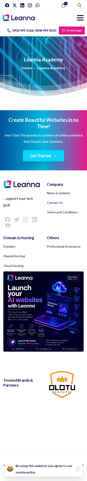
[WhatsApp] (37, 5)
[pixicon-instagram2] (25, 219)
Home (27, 68)
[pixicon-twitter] (16, 219)
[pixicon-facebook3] (7, 219)
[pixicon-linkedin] (34, 219)
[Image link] (43, 311)
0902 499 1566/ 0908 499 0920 (34, 30)
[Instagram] (30, 5)
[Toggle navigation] (80, 18)
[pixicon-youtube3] (7, 225)
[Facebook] (7, 5)
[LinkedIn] (22, 5)
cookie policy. (25, 472)
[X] (15, 5)
